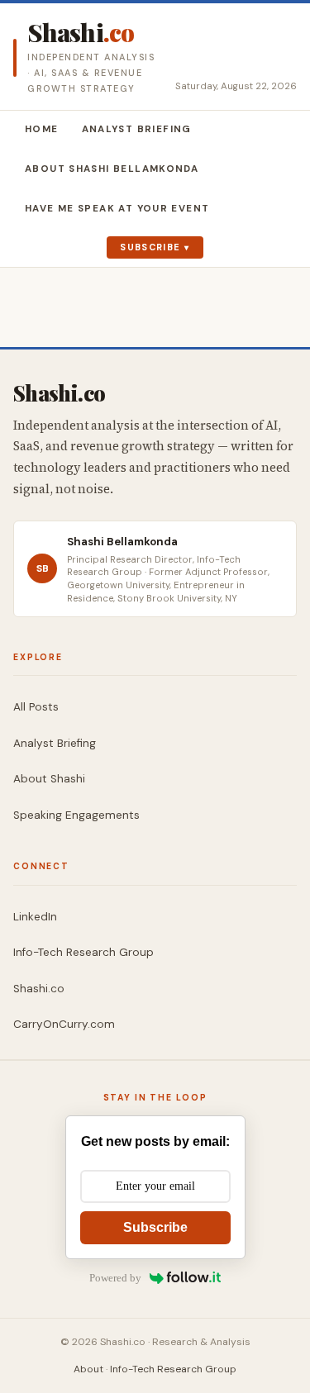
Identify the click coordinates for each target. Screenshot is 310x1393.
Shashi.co (38, 989)
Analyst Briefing (137, 129)
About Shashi (49, 779)
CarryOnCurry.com (64, 1024)
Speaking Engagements (76, 815)
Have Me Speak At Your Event (117, 208)
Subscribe (150, 247)
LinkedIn (35, 917)
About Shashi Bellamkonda (111, 169)
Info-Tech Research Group (83, 952)
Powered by (115, 1278)
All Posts (36, 707)
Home (42, 129)
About (88, 1369)
